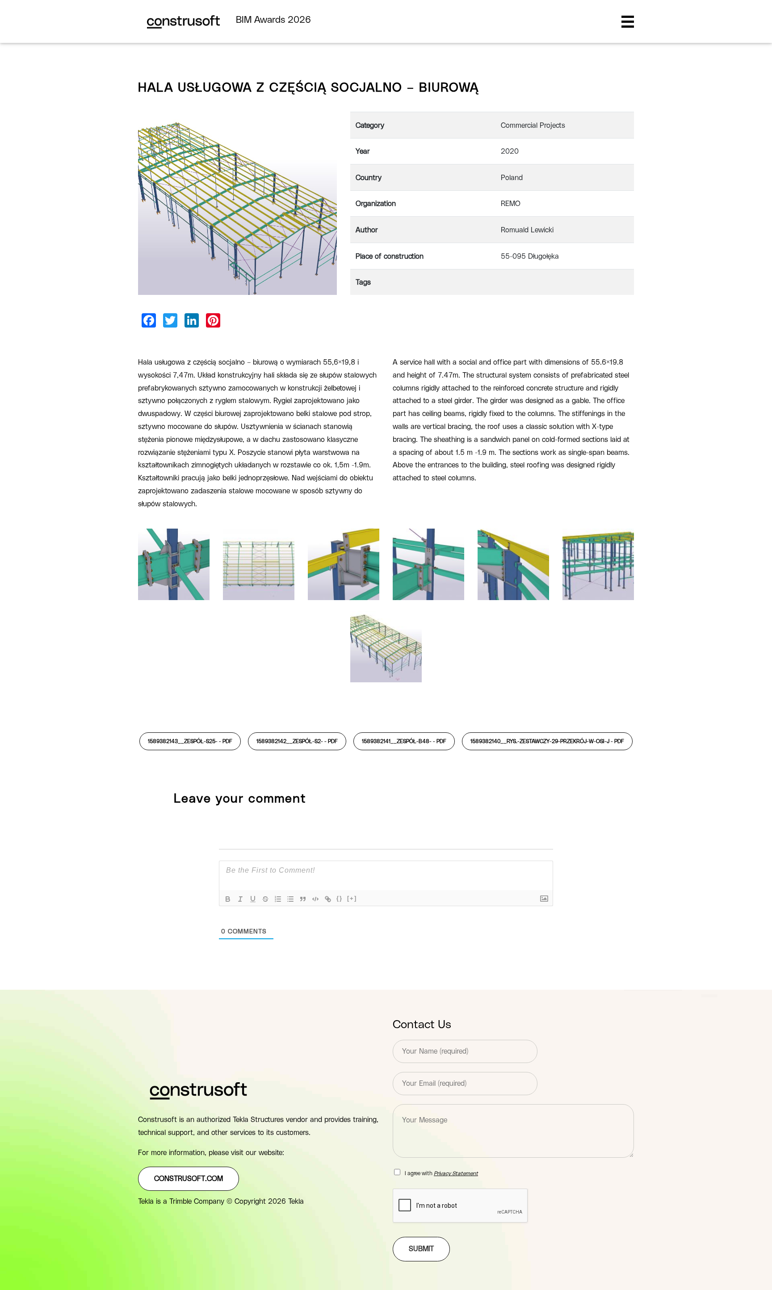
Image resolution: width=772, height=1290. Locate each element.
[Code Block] (315, 899)
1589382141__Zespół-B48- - (404, 741)
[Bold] (228, 899)
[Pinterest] (213, 320)
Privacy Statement (456, 1173)
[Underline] (253, 899)
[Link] (328, 899)
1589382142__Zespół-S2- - (297, 741)
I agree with (441, 1173)
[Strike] (265, 899)
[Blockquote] (303, 899)
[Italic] (240, 899)
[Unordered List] (290, 899)
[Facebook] (149, 320)
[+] (352, 898)
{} (339, 898)
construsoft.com (188, 1178)
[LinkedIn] (192, 320)
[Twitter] (170, 320)
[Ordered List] (278, 899)
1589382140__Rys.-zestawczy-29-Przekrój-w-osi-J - (547, 741)
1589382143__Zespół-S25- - (190, 741)
